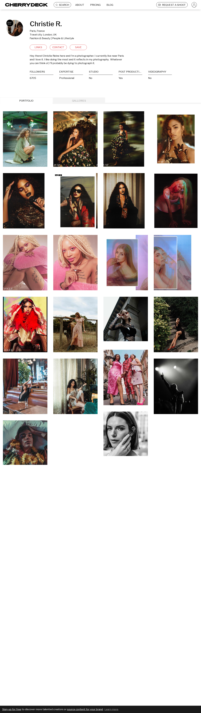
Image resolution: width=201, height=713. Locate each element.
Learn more (111, 709)
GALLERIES (79, 100)
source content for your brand (85, 709)
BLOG (110, 4)
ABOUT (79, 4)
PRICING (95, 4)
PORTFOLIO (26, 100)
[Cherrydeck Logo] (25, 4)
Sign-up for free (11, 709)
